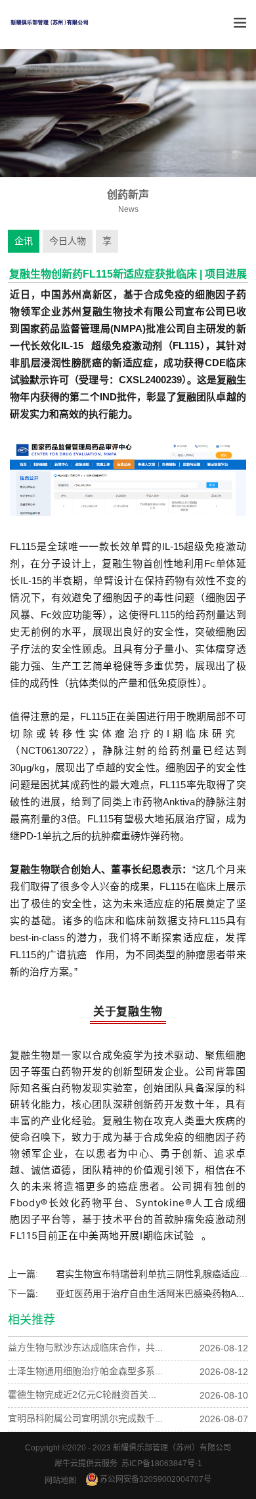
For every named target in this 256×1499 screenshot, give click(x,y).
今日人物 (67, 241)
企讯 (23, 241)
